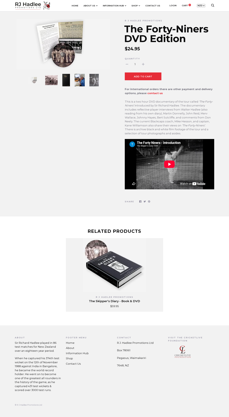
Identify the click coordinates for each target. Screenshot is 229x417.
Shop (134, 5)
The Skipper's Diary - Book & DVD (114, 301)
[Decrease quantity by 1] (127, 64)
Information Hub (113, 5)
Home (75, 5)
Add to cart (143, 76)
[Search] (212, 5)
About (70, 348)
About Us (89, 5)
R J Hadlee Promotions (143, 20)
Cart (186, 5)
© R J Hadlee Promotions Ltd (28, 405)
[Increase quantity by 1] (143, 64)
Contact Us (152, 5)
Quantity (132, 58)
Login (173, 5)
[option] (63, 44)
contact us (155, 93)
